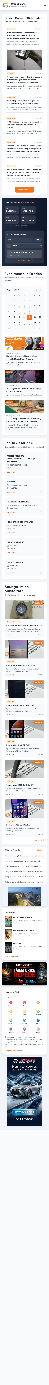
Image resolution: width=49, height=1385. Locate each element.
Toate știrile (23, 189)
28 (30, 323)
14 (29, 311)
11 (14, 311)
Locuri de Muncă (19, 443)
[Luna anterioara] (36, 290)
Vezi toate (38, 840)
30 (40, 323)
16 (40, 311)
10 (9, 311)
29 (35, 323)
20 (24, 317)
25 (14, 323)
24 (9, 323)
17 (9, 317)
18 (14, 317)
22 (35, 317)
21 (29, 317)
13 (24, 311)
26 (19, 323)
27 (24, 323)
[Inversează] (9, 246)
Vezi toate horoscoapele (14, 1051)
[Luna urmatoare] (40, 290)
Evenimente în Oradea (23, 274)
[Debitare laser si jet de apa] (24, 973)
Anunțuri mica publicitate (17, 589)
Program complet (11, 956)
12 (19, 311)
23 (40, 317)
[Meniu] (45, 5)
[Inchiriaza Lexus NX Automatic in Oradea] (24, 1091)
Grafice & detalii (28, 202)
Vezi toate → (39, 850)
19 (19, 317)
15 (34, 311)
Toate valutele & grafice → (24, 260)
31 (9, 328)
